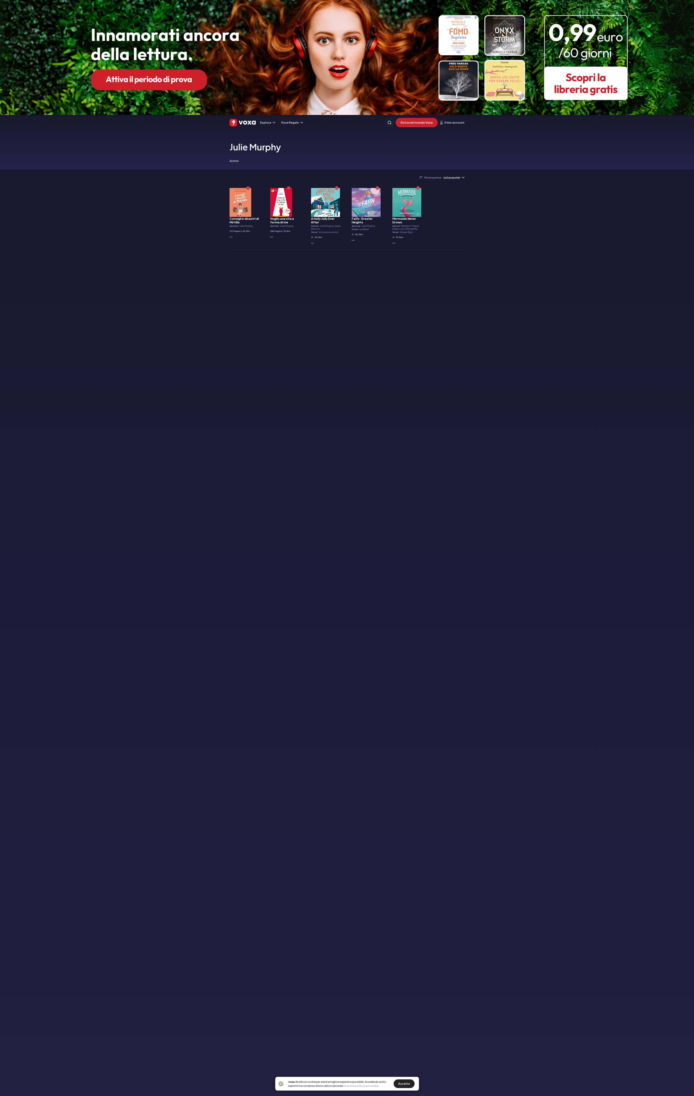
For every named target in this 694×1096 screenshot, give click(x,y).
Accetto (404, 1084)
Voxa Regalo (290, 122)
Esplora (265, 122)
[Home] (243, 123)
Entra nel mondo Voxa (417, 122)
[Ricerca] (389, 123)
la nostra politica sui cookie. (362, 1085)
